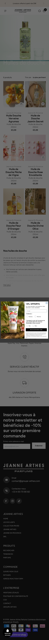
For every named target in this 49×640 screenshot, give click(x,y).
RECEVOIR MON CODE (36, 329)
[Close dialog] (47, 303)
